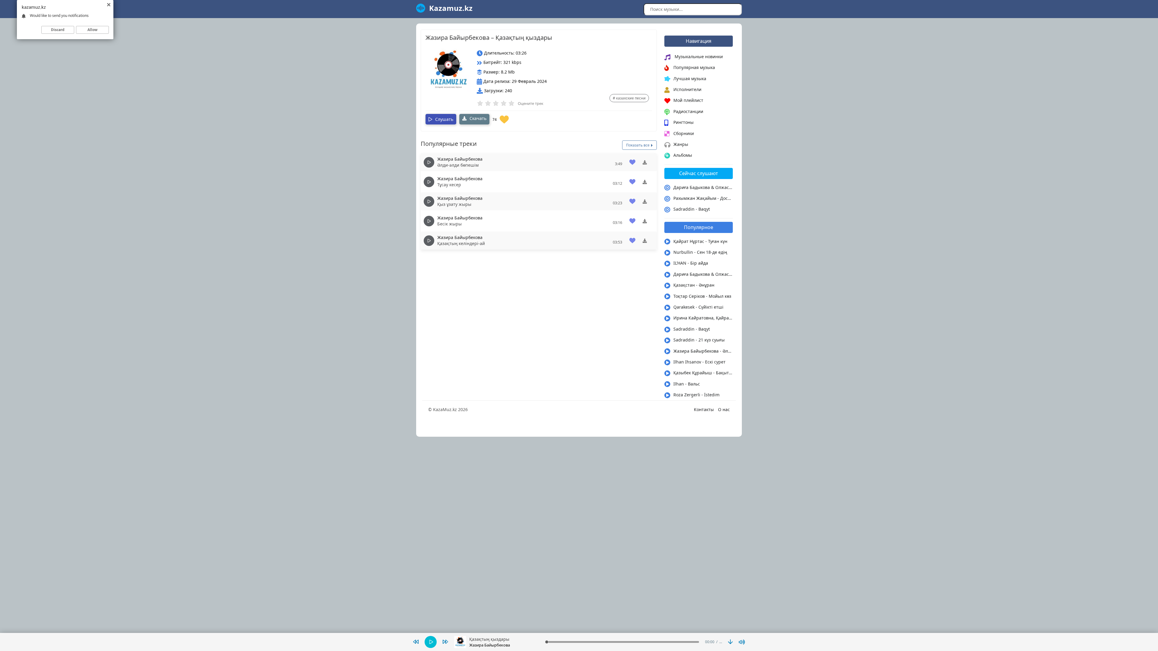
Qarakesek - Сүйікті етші (698, 307)
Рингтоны (683, 122)
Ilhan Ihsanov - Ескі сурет (699, 362)
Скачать (477, 118)
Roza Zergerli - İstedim (696, 395)
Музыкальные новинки (698, 56)
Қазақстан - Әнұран (693, 285)
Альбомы (682, 155)
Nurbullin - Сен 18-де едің (700, 252)
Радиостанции (688, 111)
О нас (724, 409)
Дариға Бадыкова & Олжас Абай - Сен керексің (703, 187)
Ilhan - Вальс (686, 384)
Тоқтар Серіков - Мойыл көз (702, 296)
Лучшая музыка (689, 78)
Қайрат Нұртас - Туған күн (700, 241)
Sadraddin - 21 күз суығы (699, 340)
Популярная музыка (694, 67)
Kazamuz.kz (451, 8)
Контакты (704, 409)
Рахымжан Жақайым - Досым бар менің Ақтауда (703, 198)
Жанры (680, 144)
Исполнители (687, 89)
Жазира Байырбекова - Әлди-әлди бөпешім (703, 351)
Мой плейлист (688, 100)
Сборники (683, 133)
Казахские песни (631, 98)
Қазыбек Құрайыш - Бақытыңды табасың (703, 373)
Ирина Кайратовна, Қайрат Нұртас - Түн (703, 318)
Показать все (638, 145)
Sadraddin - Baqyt (691, 209)
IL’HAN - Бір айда (690, 263)
